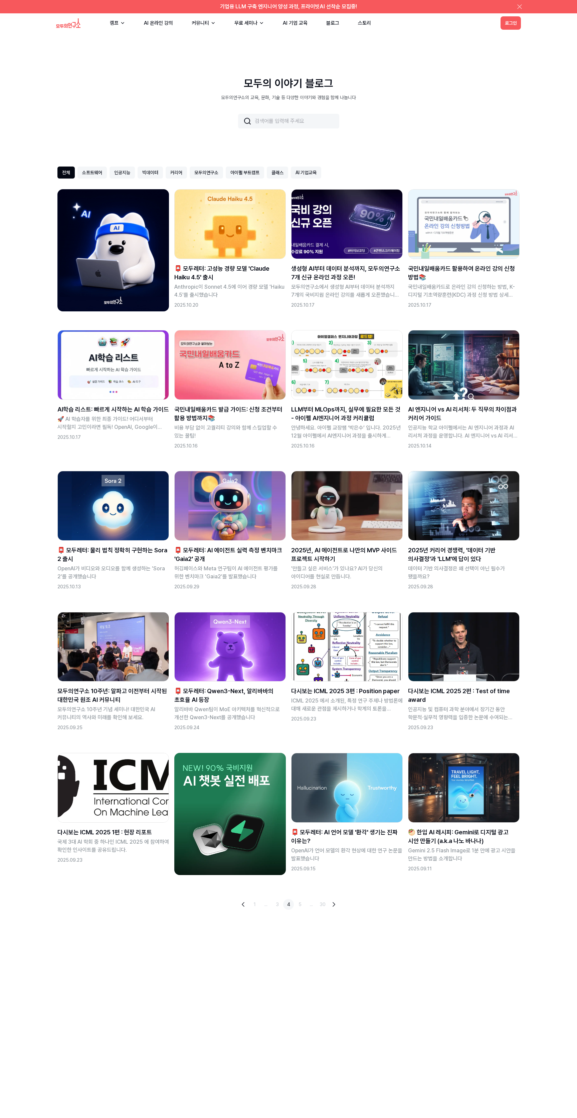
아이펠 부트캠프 (244, 172)
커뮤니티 (200, 23)
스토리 (364, 23)
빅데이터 (150, 172)
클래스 (277, 172)
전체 (66, 172)
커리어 (176, 172)
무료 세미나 (245, 23)
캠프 (114, 23)
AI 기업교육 (306, 172)
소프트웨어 (92, 172)
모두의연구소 (206, 172)
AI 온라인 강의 (158, 23)
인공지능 (122, 172)
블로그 (332, 23)
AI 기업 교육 (295, 23)
